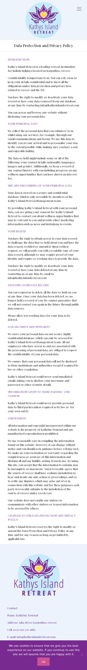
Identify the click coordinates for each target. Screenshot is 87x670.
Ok (43, 661)
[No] (82, 655)
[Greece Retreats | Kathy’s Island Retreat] (43, 20)
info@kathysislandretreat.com (36, 637)
